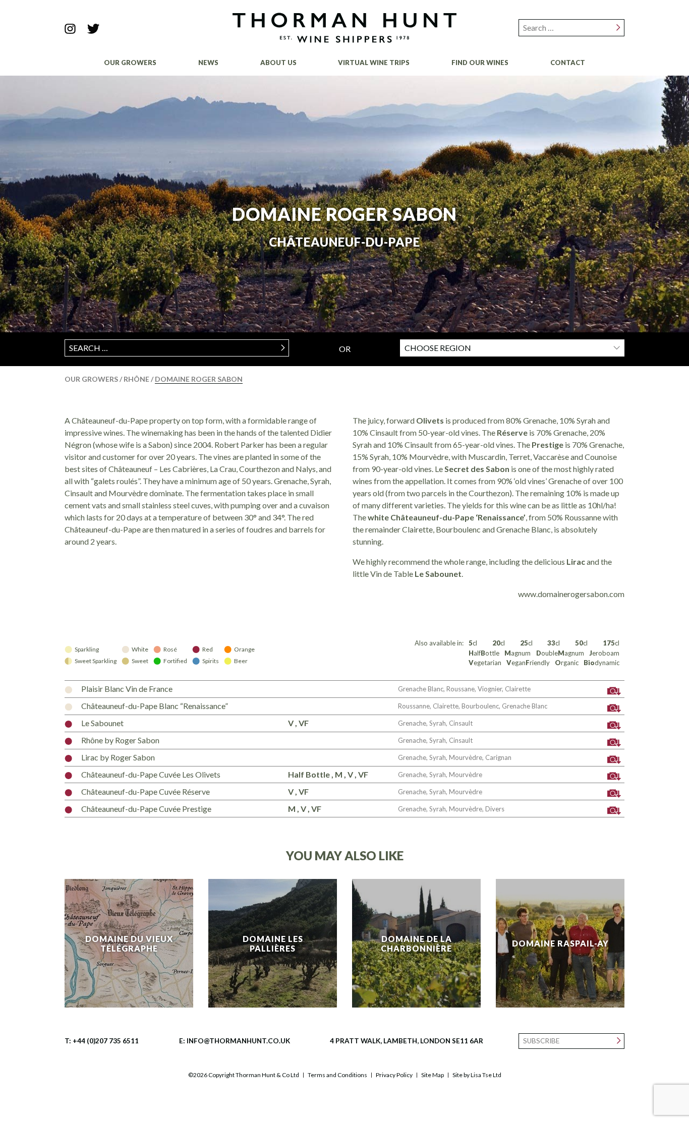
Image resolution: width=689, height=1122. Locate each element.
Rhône (137, 379)
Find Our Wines (479, 62)
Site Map (432, 1075)
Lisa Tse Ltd (486, 1075)
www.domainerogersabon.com (571, 594)
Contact (567, 62)
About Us (278, 62)
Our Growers (130, 62)
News (208, 62)
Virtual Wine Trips (374, 62)
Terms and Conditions (337, 1075)
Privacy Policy (394, 1075)
